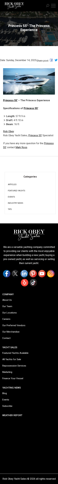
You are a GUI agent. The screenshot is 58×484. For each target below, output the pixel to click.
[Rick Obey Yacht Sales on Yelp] (24, 282)
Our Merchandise (10, 331)
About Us (7, 300)
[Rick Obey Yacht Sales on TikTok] (33, 282)
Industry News (15, 203)
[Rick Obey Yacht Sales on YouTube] (42, 273)
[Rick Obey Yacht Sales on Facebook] (6, 273)
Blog (4, 393)
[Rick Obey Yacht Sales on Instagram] (50, 273)
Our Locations (9, 312)
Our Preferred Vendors (13, 325)
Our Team (7, 306)
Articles (12, 184)
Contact (6, 338)
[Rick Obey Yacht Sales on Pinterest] (33, 273)
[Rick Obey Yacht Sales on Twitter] (15, 273)
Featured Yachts (16, 190)
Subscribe (7, 406)
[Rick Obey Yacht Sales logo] (29, 234)
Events (11, 197)
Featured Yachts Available (15, 353)
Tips (10, 209)
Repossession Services (14, 365)
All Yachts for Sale (11, 359)
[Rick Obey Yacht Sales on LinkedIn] (24, 273)
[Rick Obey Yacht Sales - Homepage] (14, 5)
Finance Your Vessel (12, 378)
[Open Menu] (53, 5)
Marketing (7, 372)
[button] (47, 6)
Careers (6, 319)
